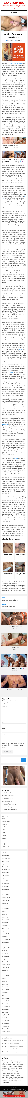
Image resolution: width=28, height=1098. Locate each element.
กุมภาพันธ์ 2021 (6, 1006)
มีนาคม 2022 (5, 970)
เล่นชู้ (10, 583)
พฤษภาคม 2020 (6, 1031)
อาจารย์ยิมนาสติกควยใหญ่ (8, 795)
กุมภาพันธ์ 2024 (6, 906)
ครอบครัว (8, 585)
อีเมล (3, 728)
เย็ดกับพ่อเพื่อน (5, 1075)
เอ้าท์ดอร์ (19, 1079)
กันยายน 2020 (5, 1020)
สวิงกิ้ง (3, 827)
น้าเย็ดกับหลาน (8, 586)
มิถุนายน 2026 (5, 861)
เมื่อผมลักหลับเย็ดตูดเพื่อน (12, 1049)
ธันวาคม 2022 (5, 945)
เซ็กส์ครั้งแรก (12, 588)
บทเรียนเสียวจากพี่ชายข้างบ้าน (9, 793)
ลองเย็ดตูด (5, 424)
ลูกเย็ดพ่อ (4, 1070)
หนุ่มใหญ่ (13, 1070)
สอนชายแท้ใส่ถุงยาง (7, 801)
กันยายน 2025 (5, 883)
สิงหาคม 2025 (5, 886)
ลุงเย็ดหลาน (19, 1068)
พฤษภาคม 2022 (6, 964)
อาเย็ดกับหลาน (5, 1072)
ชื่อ (3, 722)
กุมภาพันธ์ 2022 (6, 973)
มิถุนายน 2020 (5, 1029)
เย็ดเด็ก (22, 581)
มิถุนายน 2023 (5, 928)
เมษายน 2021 (5, 1001)
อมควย (11, 372)
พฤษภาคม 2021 (5, 998)
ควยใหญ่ (13, 585)
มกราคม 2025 (5, 889)
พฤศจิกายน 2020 (6, 1015)
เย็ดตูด (16, 458)
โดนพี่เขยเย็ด (5, 1082)
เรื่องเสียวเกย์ (5, 583)
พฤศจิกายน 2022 (6, 948)
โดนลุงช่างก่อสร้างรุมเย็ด (13, 1043)
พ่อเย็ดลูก (19, 1066)
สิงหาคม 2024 (5, 894)
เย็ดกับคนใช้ (10, 1073)
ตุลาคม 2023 (5, 917)
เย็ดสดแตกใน (16, 1077)
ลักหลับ (21, 349)
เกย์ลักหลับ (15, 581)
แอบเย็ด (20, 1080)
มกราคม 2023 (5, 942)
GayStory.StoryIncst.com (15, 63)
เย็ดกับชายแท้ (17, 1073)
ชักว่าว (16, 585)
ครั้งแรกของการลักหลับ (7, 798)
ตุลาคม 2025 (5, 880)
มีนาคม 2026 (5, 867)
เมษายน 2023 (5, 934)
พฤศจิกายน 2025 (6, 878)
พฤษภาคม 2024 (6, 897)
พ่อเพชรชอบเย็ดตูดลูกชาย (8, 807)
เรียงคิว (4, 1079)
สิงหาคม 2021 (5, 989)
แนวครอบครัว (15, 583)
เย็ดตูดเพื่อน (5, 1077)
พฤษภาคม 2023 (6, 931)
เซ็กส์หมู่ (4, 835)
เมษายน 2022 (5, 967)
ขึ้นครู (3, 1061)
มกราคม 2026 (5, 872)
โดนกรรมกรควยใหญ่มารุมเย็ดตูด (15, 1046)
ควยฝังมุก (12, 1063)
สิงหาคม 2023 (5, 922)
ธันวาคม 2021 (5, 978)
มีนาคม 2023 (5, 936)
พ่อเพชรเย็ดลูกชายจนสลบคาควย (9, 809)
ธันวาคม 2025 (5, 875)
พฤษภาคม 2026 (6, 864)
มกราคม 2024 (5, 908)
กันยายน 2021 (5, 987)
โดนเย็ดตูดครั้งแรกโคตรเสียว (9, 804)
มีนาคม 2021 (5, 1003)
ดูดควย (13, 1064)
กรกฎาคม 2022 (6, 959)
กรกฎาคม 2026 (6, 858)
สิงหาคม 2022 (5, 956)
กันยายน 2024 (5, 892)
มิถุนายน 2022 (5, 962)
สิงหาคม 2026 (5, 855)
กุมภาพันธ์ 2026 (6, 869)
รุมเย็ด (3, 1068)
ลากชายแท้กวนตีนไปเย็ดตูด (16, 1040)
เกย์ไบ (19, 581)
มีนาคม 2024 (5, 903)
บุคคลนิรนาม (5, 1040)
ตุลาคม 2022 (5, 950)
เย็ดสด (20, 588)
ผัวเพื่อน (4, 1066)
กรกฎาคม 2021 (5, 992)
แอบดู (15, 1080)
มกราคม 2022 (5, 976)
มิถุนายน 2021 (5, 995)
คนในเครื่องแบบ (6, 821)
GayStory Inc (14, 3)
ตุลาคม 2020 (5, 1017)
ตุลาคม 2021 (5, 984)
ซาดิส (9, 1064)
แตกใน (20, 590)
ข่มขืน (3, 818)
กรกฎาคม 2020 (6, 1026)
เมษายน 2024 (5, 900)
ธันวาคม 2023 (5, 911)
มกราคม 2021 (5, 1009)
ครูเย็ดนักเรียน (5, 1063)
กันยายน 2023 (5, 920)
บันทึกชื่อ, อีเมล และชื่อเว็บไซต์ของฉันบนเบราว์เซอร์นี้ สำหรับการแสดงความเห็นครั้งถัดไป (13, 745)
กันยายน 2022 (5, 953)
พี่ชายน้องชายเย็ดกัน (12, 1066)
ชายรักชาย (9, 581)
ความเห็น (5, 706)
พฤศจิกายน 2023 (6, 914)
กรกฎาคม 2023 (6, 925)
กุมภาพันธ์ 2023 (6, 939)
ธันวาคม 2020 (5, 1012)
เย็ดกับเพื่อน (13, 1075)
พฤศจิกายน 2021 (6, 981)
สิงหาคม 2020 (5, 1023)
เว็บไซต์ (4, 735)
